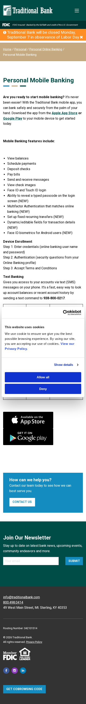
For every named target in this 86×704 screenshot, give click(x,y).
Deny (43, 389)
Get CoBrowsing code (24, 689)
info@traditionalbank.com (21, 597)
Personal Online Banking (45, 49)
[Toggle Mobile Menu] (77, 10)
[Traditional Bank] (27, 8)
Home (7, 49)
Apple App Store (64, 113)
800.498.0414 (13, 602)
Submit (74, 561)
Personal (20, 49)
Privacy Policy (34, 641)
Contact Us (22, 502)
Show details (63, 364)
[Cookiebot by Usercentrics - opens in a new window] (63, 312)
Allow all (43, 377)
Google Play (12, 118)
